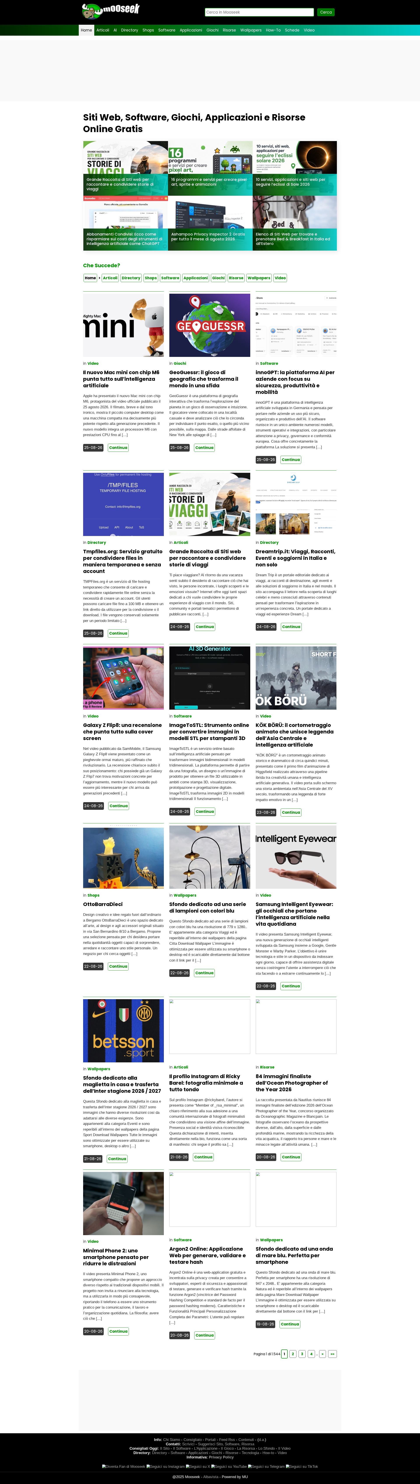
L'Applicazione (205, 1448)
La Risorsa (246, 1448)
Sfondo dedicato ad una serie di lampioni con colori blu (207, 907)
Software (166, 30)
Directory (129, 30)
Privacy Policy (221, 1457)
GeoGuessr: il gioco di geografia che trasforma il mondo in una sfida (203, 379)
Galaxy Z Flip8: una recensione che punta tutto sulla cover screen (122, 732)
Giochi (212, 30)
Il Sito (165, 1448)
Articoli (102, 30)
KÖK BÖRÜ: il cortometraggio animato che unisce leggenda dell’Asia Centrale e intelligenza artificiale (295, 735)
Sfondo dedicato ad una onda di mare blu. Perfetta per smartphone (294, 1255)
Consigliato (193, 1440)
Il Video (284, 1448)
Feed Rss (227, 1440)
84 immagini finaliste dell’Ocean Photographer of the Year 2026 (292, 1083)
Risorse (229, 30)
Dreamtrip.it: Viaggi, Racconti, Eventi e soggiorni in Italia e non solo (296, 558)
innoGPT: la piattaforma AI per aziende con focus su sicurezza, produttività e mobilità (295, 382)
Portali (210, 1440)
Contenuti (246, 1440)
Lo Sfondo (266, 1448)
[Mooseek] (110, 19)
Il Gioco (227, 1448)
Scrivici (188, 1444)
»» (332, 1354)
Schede (292, 30)
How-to (268, 1453)
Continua (118, 447)
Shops (148, 30)
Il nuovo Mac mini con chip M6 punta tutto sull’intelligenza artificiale (121, 379)
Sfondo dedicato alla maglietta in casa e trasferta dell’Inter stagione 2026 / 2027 (122, 1084)
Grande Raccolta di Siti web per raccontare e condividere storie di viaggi (207, 558)
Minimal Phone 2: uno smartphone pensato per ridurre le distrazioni (116, 1257)
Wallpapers (251, 30)
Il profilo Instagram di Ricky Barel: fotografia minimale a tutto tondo (206, 1083)
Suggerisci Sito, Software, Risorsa (226, 1444)
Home (86, 30)
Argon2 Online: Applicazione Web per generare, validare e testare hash (207, 1255)
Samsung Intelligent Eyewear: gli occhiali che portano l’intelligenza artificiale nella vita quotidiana (294, 914)
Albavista (210, 1477)
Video (309, 30)
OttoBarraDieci (103, 904)
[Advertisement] (210, 70)
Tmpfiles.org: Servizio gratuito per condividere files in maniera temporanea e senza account (123, 561)
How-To (273, 30)
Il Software (182, 1448)
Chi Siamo (171, 1440)
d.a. (262, 1440)
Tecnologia (250, 1453)
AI (115, 30)
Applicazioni (191, 30)
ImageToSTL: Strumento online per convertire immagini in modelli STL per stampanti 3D (209, 732)
